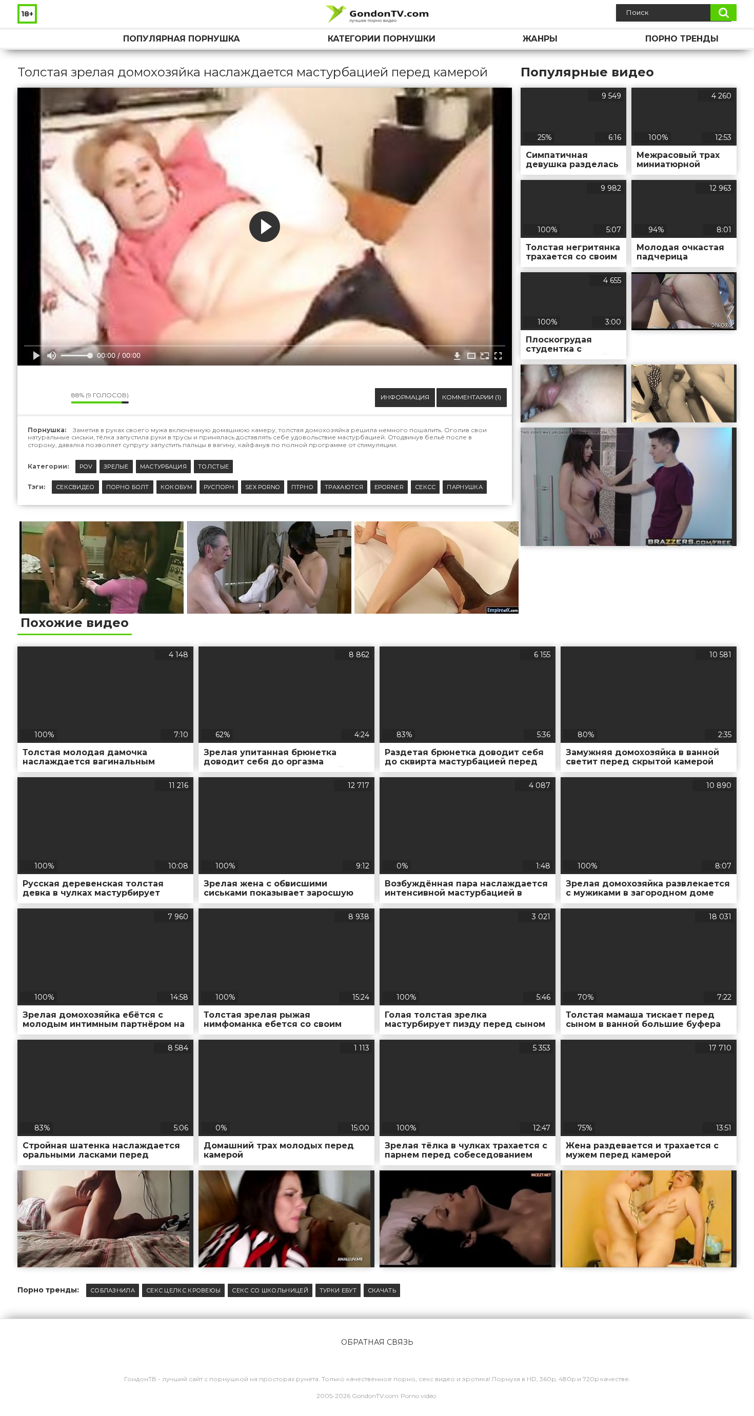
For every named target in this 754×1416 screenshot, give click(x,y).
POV (86, 466)
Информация (405, 397)
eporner (389, 487)
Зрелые (116, 466)
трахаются (344, 487)
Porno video (418, 1396)
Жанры (540, 39)
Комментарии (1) (471, 397)
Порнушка (35, 39)
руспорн (219, 487)
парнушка (464, 487)
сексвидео (75, 487)
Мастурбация (163, 466)
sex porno (262, 487)
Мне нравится (33, 398)
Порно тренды (682, 39)
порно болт (127, 487)
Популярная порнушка (181, 39)
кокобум (176, 487)
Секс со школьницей (270, 1290)
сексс (425, 487)
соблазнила (112, 1290)
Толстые (213, 466)
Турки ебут (338, 1290)
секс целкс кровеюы (183, 1290)
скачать (382, 1290)
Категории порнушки (381, 39)
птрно (302, 487)
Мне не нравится (56, 398)
